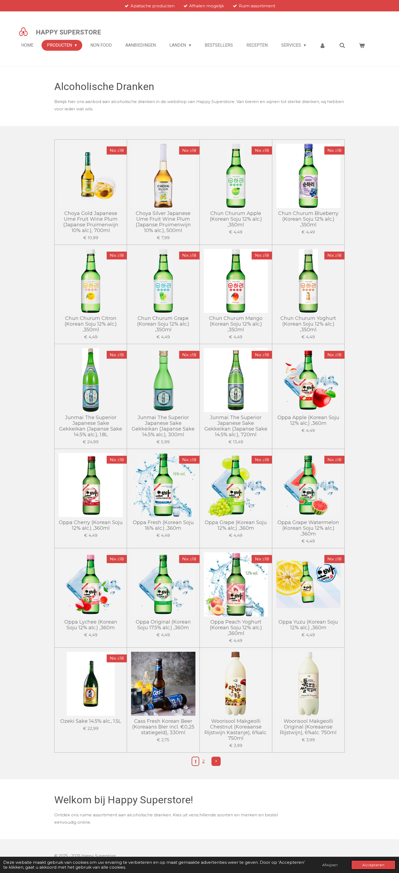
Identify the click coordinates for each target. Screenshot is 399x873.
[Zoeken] (342, 45)
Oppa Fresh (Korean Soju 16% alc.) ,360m (163, 525)
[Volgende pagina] (216, 761)
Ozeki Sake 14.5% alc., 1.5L (90, 721)
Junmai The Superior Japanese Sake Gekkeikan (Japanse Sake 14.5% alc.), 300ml (163, 426)
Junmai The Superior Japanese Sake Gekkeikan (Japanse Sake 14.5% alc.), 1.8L (90, 426)
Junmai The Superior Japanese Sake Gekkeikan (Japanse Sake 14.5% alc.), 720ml (235, 426)
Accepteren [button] (373, 865)
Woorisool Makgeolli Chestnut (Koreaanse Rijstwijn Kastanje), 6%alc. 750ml (235, 729)
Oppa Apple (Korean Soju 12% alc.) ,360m (308, 420)
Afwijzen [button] (330, 865)
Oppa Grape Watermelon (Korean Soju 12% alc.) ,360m (308, 528)
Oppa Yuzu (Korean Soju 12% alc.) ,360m (308, 625)
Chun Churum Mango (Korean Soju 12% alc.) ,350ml (235, 324)
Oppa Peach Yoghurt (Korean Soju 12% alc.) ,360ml (236, 627)
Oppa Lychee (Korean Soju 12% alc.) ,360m (90, 625)
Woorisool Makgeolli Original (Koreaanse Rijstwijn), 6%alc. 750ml (308, 727)
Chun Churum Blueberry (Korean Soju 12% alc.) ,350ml (308, 219)
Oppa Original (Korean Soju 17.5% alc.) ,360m (163, 625)
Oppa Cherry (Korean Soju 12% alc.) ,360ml (91, 525)
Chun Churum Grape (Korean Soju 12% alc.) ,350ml (163, 324)
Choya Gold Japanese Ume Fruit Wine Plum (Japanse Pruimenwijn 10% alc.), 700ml (90, 222)
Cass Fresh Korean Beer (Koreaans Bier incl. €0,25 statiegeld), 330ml (163, 727)
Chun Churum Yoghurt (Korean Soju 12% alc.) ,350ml (308, 324)
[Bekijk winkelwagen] (361, 45)
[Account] (322, 45)
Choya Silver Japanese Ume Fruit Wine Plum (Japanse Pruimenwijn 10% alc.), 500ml (163, 222)
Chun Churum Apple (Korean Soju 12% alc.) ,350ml (236, 219)
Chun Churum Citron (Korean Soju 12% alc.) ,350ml (91, 324)
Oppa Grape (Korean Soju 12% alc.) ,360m (236, 525)
